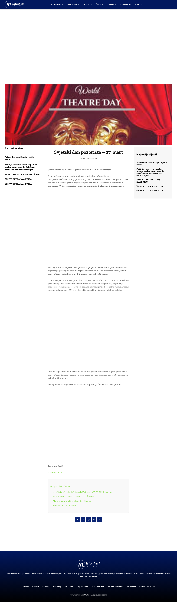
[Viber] (99, 519)
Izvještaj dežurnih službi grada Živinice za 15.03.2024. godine (82, 492)
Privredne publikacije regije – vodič (20, 158)
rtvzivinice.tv (55, 472)
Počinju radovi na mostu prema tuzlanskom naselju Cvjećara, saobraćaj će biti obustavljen (21, 167)
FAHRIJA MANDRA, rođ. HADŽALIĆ (22, 174)
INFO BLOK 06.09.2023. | (65, 505)
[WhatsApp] (88, 519)
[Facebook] (77, 519)
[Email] (94, 519)
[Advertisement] (88, 46)
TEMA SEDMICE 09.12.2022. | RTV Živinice (73, 496)
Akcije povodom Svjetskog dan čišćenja (72, 501)
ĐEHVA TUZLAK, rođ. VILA (18, 179)
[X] (83, 519)
